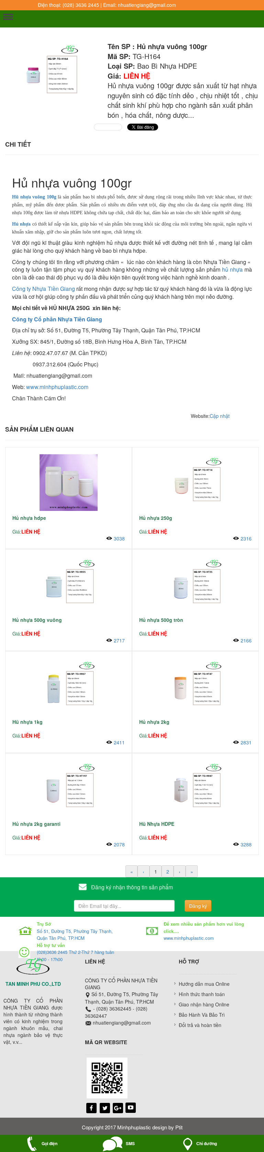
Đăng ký (198, 905)
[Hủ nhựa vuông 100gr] (49, 73)
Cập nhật (220, 415)
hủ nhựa (233, 269)
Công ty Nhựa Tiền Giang (43, 289)
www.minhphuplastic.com (57, 387)
